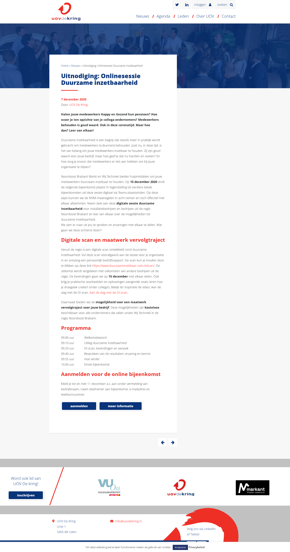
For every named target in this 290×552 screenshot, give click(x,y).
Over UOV (205, 16)
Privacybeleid (197, 547)
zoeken (222, 5)
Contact (229, 16)
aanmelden (79, 406)
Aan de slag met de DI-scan (108, 292)
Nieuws (142, 16)
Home (64, 66)
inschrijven (26, 495)
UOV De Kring (78, 105)
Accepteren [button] (180, 547)
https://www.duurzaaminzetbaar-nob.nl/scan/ (123, 266)
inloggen (200, 5)
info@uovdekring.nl (128, 521)
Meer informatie (120, 406)
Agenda (163, 16)
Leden (183, 16)
